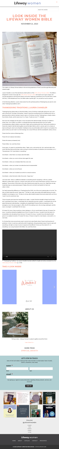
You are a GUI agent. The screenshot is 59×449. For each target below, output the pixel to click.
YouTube (29, 432)
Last (31, 371)
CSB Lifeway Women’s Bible (41, 92)
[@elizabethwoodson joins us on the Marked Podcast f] (10, 411)
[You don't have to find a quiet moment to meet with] (23, 398)
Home (14, 440)
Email (9, 374)
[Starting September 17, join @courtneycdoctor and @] (49, 398)
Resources (43, 440)
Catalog (27, 440)
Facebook (29, 428)
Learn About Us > (29, 342)
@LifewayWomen (29, 422)
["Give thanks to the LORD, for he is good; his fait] (23, 411)
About (20, 440)
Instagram (29, 425)
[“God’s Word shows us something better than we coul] (36, 411)
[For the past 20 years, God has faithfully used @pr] (49, 411)
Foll (28, 420)
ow (31, 420)
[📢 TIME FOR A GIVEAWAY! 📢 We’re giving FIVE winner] (10, 398)
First (7, 371)
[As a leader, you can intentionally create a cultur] (36, 398)
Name (9, 366)
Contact (35, 440)
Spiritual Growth (29, 351)
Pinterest (29, 430)
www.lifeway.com (40, 446)
